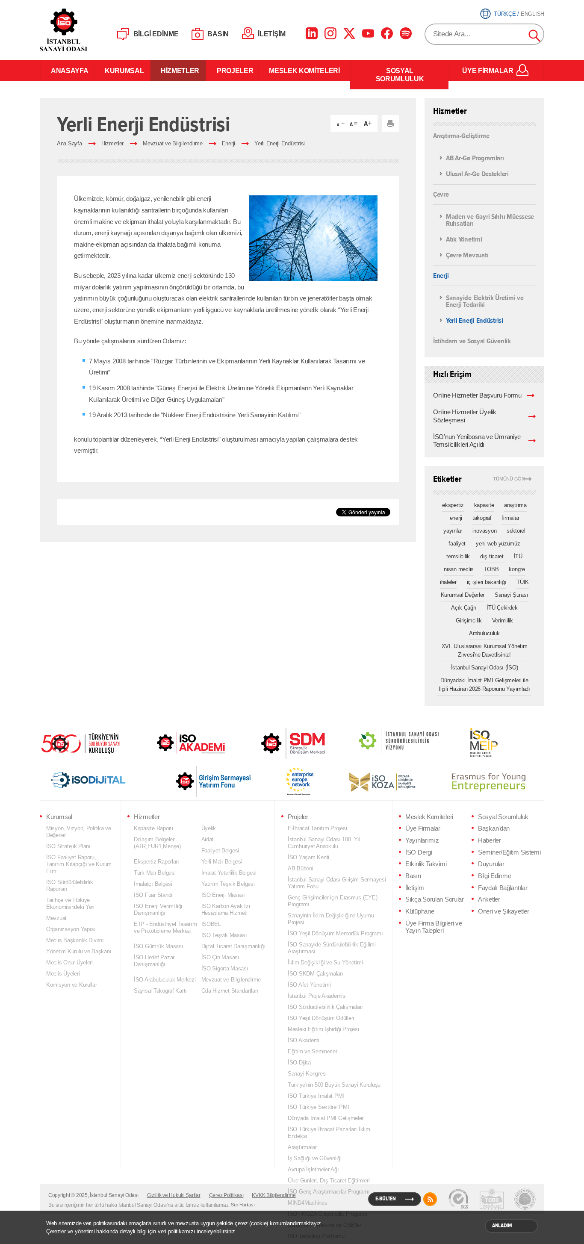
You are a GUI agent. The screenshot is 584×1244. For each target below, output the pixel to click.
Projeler (298, 817)
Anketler (489, 899)
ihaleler (448, 582)
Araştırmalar (302, 1147)
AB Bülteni (300, 868)
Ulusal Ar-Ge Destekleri (477, 174)
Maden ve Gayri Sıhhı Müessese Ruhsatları (490, 220)
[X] (349, 33)
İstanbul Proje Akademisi (317, 996)
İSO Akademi (180, 743)
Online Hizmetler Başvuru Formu (477, 395)
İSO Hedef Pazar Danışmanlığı (154, 960)
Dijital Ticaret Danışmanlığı (233, 946)
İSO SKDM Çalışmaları (315, 973)
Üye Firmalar (422, 828)
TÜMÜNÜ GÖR (509, 479)
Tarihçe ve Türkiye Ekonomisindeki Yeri (70, 903)
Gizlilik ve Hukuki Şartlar (174, 1195)
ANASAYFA (67, 70)
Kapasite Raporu (153, 828)
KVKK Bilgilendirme (273, 1195)
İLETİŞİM (272, 34)
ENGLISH (532, 14)
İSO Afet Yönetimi (309, 985)
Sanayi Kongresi (307, 1073)
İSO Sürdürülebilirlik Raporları (69, 885)
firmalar (510, 518)
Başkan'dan (494, 828)
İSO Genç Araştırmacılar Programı (328, 1191)
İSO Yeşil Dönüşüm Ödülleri (321, 1018)
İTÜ (518, 556)
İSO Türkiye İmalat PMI (316, 1096)
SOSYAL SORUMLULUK (400, 75)
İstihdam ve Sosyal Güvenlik (472, 340)
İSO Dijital (300, 1062)
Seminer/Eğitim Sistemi (509, 852)
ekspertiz (453, 505)
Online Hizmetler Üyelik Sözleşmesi (464, 416)
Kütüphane (419, 911)
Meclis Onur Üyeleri (69, 962)
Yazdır (390, 123)
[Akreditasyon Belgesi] (492, 1199)
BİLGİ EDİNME (156, 34)
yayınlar (452, 531)
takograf (482, 518)
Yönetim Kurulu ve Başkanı (78, 951)
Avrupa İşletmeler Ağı (313, 1169)
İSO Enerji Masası (223, 895)
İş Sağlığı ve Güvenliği (315, 1158)
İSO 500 (87, 743)
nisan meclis (459, 569)
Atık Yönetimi (464, 239)
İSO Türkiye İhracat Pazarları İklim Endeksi (329, 1132)
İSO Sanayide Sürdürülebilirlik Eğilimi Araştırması (332, 948)
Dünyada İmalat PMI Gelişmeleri (326, 1118)
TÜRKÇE (505, 14)
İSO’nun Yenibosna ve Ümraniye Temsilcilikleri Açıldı (477, 440)
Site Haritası (243, 1204)
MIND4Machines (307, 1203)
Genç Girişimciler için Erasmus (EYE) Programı (332, 901)
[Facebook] (387, 33)
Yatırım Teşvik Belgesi (228, 884)
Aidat (207, 839)
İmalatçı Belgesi (153, 884)
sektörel (516, 531)
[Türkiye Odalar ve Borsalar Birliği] (525, 1199)
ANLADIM (502, 1225)
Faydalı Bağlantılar (502, 887)
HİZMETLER (178, 70)
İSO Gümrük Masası (158, 946)
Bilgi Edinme (494, 876)
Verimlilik (502, 620)
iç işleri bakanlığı (487, 582)
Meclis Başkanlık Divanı (75, 940)
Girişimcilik (469, 620)
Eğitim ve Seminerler (312, 1051)
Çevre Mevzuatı (467, 255)
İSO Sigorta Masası (224, 968)
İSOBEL (211, 924)
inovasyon (484, 531)
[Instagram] (330, 33)
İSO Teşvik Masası (224, 935)
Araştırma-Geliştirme (461, 136)
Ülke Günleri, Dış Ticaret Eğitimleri (328, 1180)
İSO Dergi (418, 852)
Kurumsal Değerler (462, 595)
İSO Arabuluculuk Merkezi (165, 979)
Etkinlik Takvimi (425, 864)
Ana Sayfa (69, 143)
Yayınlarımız (422, 840)
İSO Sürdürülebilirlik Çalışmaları (325, 1007)
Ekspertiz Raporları (156, 861)
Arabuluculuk (484, 633)
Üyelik (208, 828)
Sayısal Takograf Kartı (160, 991)
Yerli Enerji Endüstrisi (279, 143)
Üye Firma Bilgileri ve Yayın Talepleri (433, 927)
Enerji (228, 143)
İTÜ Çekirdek (502, 607)
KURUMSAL (122, 70)
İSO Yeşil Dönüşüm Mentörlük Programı (335, 933)
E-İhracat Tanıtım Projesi (317, 828)
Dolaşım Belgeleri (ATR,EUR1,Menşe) (157, 842)
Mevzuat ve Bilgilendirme (173, 143)
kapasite (484, 505)
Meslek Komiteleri (429, 817)
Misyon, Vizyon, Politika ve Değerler (78, 831)
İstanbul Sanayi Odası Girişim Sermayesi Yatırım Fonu (337, 883)
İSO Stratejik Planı (68, 846)
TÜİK (522, 582)
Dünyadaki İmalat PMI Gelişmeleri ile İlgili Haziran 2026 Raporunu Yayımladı (484, 684)
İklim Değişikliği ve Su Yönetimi (325, 962)
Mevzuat (56, 918)
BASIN (218, 34)
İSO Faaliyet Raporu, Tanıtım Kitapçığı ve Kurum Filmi (79, 864)
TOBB (491, 569)
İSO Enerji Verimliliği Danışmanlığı (158, 909)
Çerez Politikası (226, 1195)
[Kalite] (458, 1199)
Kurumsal (59, 817)
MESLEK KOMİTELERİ (304, 70)
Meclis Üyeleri (63, 973)
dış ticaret (492, 556)
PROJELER (232, 70)
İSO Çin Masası (220, 957)
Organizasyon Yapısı (71, 929)
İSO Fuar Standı (153, 895)
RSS (430, 1199)
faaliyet (457, 543)
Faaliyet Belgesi (220, 850)
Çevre (441, 194)
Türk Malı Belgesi (154, 873)
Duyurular (491, 864)
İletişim (414, 887)
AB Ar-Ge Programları (475, 158)
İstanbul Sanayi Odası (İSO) (484, 667)
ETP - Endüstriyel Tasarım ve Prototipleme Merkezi (165, 927)
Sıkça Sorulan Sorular (434, 899)
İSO (86, 30)
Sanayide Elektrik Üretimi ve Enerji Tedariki (485, 302)
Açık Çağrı (463, 607)
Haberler (489, 840)
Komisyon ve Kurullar (71, 985)
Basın (413, 876)
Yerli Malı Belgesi (221, 861)
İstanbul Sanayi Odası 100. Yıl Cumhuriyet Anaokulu (324, 842)
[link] (276, 743)
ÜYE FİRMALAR (487, 70)
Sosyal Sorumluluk (503, 817)
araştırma (515, 505)
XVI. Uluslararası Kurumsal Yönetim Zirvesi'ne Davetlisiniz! (485, 650)
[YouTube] (368, 33)
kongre (517, 569)
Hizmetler (112, 143)
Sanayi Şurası (511, 595)
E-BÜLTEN (385, 1198)
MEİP (468, 743)
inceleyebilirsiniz (216, 1231)
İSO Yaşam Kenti (308, 857)
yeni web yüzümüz (498, 543)
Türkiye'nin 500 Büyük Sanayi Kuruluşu (334, 1085)
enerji (456, 518)
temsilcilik (458, 556)
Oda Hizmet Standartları (230, 991)
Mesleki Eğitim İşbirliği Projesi (323, 1029)
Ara (534, 35)
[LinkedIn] (312, 33)
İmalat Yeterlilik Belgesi (229, 873)
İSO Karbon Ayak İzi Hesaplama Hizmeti (225, 909)
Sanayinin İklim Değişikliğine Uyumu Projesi (331, 919)
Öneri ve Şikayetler (503, 911)
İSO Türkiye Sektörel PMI (318, 1107)
